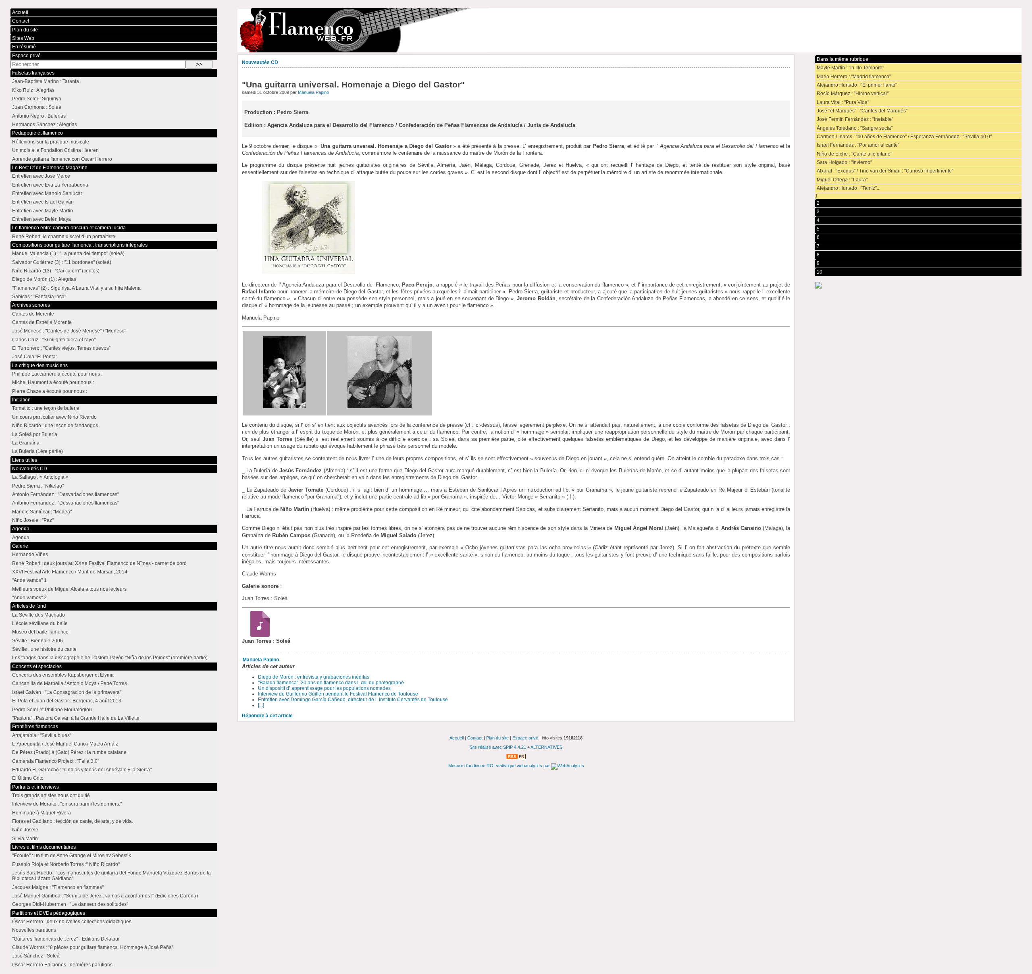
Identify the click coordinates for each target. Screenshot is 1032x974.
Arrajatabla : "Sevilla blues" (41, 735)
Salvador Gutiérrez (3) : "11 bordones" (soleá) (61, 262)
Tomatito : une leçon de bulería (45, 408)
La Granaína (26, 443)
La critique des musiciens (40, 365)
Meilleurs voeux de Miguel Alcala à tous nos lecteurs (69, 589)
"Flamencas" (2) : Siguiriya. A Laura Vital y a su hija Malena (76, 288)
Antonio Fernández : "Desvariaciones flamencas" (65, 494)
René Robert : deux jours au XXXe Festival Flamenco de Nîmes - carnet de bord (99, 563)
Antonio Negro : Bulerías (39, 116)
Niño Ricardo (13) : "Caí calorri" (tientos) (56, 271)
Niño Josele (25, 830)
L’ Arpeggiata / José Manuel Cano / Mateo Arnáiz (65, 744)
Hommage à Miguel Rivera (41, 813)
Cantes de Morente (33, 314)
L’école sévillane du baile (40, 623)
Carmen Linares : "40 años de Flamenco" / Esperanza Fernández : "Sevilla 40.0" (904, 136)
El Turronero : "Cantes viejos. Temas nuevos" (61, 348)
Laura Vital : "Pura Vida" (843, 102)
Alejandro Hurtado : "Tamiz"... (848, 188)
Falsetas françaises (33, 73)
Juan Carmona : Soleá (36, 107)
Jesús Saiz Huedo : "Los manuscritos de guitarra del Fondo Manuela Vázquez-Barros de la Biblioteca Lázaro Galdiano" (111, 875)
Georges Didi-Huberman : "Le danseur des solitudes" (70, 904)
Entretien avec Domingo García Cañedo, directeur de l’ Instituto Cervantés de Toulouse (353, 699)
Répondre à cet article (267, 716)
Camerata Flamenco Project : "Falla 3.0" (55, 761)
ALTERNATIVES (546, 747)
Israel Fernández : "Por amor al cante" (858, 145)
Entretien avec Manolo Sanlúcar (47, 193)
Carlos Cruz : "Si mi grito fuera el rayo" (54, 340)
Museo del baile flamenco (40, 632)
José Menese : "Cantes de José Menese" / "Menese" (69, 331)
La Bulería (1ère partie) (37, 451)
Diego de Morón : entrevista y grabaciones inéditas (313, 677)
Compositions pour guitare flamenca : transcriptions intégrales (80, 245)
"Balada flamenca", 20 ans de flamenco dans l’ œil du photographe (331, 682)
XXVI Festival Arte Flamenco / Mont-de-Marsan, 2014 (69, 572)
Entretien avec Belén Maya (41, 219)
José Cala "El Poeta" (34, 356)
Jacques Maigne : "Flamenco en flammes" (58, 887)
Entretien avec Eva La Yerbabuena (50, 185)
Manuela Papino (313, 92)
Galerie (20, 546)
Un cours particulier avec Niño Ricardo (54, 417)
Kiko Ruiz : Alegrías (33, 90)
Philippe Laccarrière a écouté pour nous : (57, 374)
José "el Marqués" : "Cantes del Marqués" (862, 111)
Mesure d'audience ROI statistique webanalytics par (499, 765)
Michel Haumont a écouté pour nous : (53, 382)
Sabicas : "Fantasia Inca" (39, 296)
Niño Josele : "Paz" (33, 520)
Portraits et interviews (35, 787)
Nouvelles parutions (34, 930)
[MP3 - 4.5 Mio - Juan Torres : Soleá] (257, 635)
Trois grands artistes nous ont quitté (51, 795)
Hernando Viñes (30, 554)
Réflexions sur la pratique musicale (50, 142)
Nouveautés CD (260, 62)
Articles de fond (29, 606)
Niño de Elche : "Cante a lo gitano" (854, 154)
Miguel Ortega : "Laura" (842, 180)
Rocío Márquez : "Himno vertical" (852, 93)
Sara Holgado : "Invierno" (844, 162)
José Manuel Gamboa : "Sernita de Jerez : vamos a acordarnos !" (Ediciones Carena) (105, 896)
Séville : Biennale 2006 (37, 641)
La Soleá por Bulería (34, 434)
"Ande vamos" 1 (29, 580)
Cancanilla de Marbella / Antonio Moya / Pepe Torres (69, 683)
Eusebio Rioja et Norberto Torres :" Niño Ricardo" (66, 864)
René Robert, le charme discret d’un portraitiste (63, 236)
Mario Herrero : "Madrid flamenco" (854, 76)
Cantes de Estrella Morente (42, 322)
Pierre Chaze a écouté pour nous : (49, 391)
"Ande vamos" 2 (29, 597)
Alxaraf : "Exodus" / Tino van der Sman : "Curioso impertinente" (885, 171)
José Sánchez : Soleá (36, 956)
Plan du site (25, 30)
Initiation (21, 400)
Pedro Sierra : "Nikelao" (38, 486)
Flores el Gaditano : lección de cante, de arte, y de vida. (72, 821)
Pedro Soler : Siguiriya (36, 99)
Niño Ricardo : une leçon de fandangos (55, 425)
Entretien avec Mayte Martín (42, 211)
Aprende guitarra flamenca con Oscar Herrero (62, 159)
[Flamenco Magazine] (629, 30)
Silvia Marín (25, 838)
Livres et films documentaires (44, 847)
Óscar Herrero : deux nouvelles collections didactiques (71, 921)
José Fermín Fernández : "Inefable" (855, 119)
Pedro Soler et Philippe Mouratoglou (52, 709)
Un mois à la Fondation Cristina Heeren (55, 150)
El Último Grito (28, 778)
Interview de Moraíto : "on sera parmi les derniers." (67, 804)
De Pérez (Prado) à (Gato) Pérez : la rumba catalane (69, 752)
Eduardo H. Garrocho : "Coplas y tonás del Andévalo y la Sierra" (82, 770)
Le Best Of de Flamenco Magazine (49, 167)
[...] (261, 705)
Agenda (20, 529)
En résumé (24, 47)
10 (819, 272)
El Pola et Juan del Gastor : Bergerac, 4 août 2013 (66, 701)
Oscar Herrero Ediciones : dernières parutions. (63, 965)
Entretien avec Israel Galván (43, 202)
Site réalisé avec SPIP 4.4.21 (498, 747)
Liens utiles (24, 460)
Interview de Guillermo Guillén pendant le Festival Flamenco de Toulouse (338, 694)
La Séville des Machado (38, 615)
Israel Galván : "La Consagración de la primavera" (66, 692)
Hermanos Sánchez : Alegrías (44, 124)
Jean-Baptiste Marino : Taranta (45, 81)
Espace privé (26, 55)
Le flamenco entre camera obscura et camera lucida (69, 228)
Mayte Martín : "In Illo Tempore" (850, 68)
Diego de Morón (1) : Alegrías (44, 279)
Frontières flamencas (35, 726)
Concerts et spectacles (37, 666)
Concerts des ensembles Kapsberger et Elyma (63, 675)
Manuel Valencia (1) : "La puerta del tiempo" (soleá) (68, 253)
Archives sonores (31, 305)
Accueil (20, 12)
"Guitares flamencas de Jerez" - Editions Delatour (66, 939)
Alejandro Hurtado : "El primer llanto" (857, 85)
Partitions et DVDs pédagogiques (48, 913)
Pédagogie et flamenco (37, 133)
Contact (20, 21)
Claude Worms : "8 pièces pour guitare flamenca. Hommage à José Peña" (92, 947)
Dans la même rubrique (842, 59)
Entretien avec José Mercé (41, 176)
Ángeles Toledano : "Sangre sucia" (855, 128)
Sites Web (23, 38)
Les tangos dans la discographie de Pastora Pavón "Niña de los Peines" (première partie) (110, 657)
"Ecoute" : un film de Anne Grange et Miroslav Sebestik (71, 855)
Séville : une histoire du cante (44, 649)
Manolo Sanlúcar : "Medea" (42, 512)
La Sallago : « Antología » (40, 477)
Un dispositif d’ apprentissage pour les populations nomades (324, 688)
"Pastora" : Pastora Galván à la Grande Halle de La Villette (75, 718)
